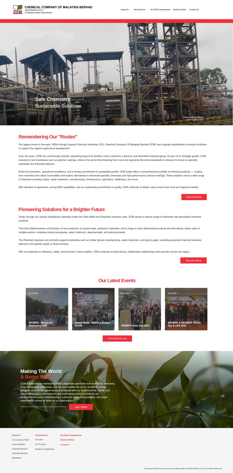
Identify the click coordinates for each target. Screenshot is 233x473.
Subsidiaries (16, 458)
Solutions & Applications (44, 449)
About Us (16, 435)
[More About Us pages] (130, 9)
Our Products (40, 444)
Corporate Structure (20, 449)
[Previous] (108, 117)
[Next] (125, 117)
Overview (39, 440)
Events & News (67, 440)
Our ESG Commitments (71, 435)
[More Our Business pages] (146, 9)
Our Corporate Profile (20, 440)
